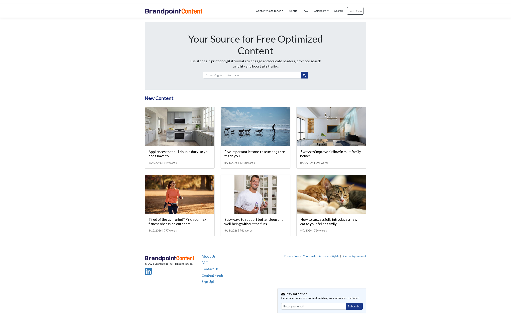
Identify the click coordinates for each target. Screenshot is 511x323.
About (293, 10)
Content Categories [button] (268, 10)
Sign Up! (208, 281)
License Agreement (354, 256)
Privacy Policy (292, 256)
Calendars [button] (320, 10)
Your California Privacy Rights (321, 256)
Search (338, 10)
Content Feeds (213, 275)
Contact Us (210, 269)
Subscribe (354, 306)
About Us (209, 256)
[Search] (304, 75)
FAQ (305, 10)
